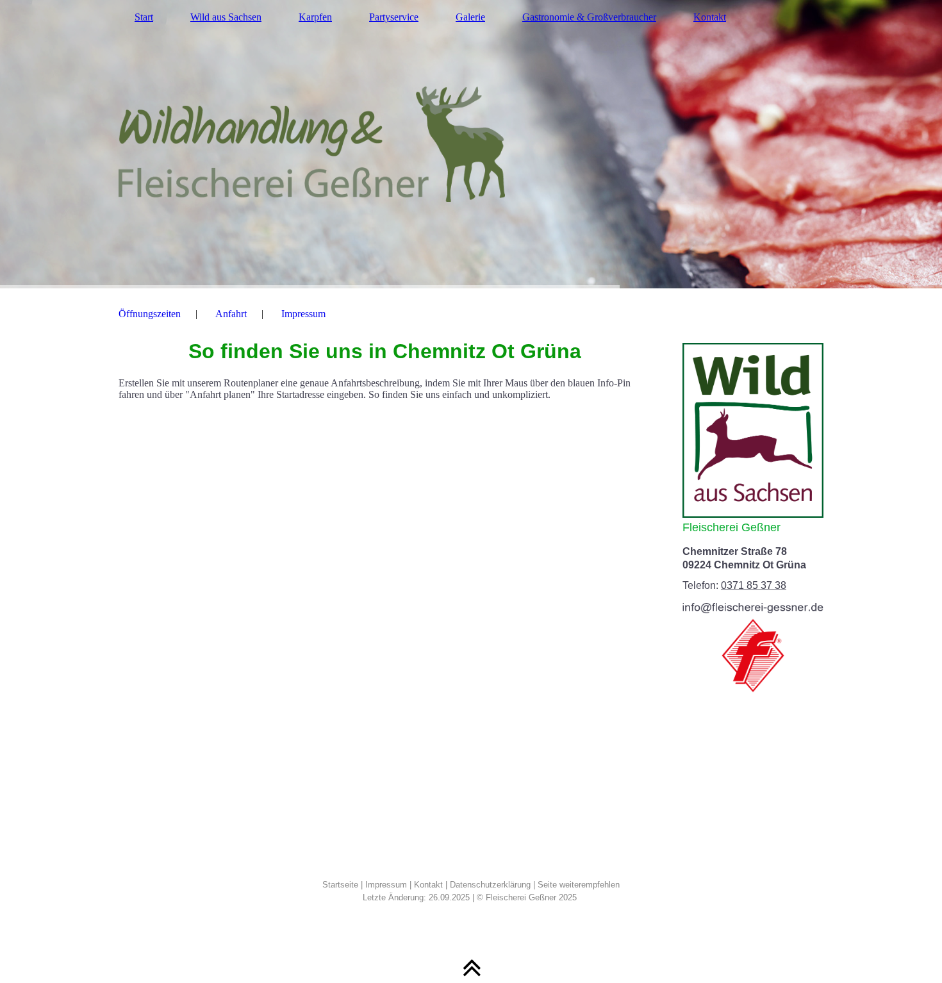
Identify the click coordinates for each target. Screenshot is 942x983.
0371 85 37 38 (753, 585)
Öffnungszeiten (150, 313)
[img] (471, 144)
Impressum (303, 313)
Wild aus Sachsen (225, 17)
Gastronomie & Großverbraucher (589, 17)
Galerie (470, 17)
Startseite (340, 884)
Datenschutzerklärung (490, 884)
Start (144, 17)
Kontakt (709, 17)
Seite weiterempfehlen (579, 884)
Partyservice (393, 17)
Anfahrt (231, 313)
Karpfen (315, 17)
